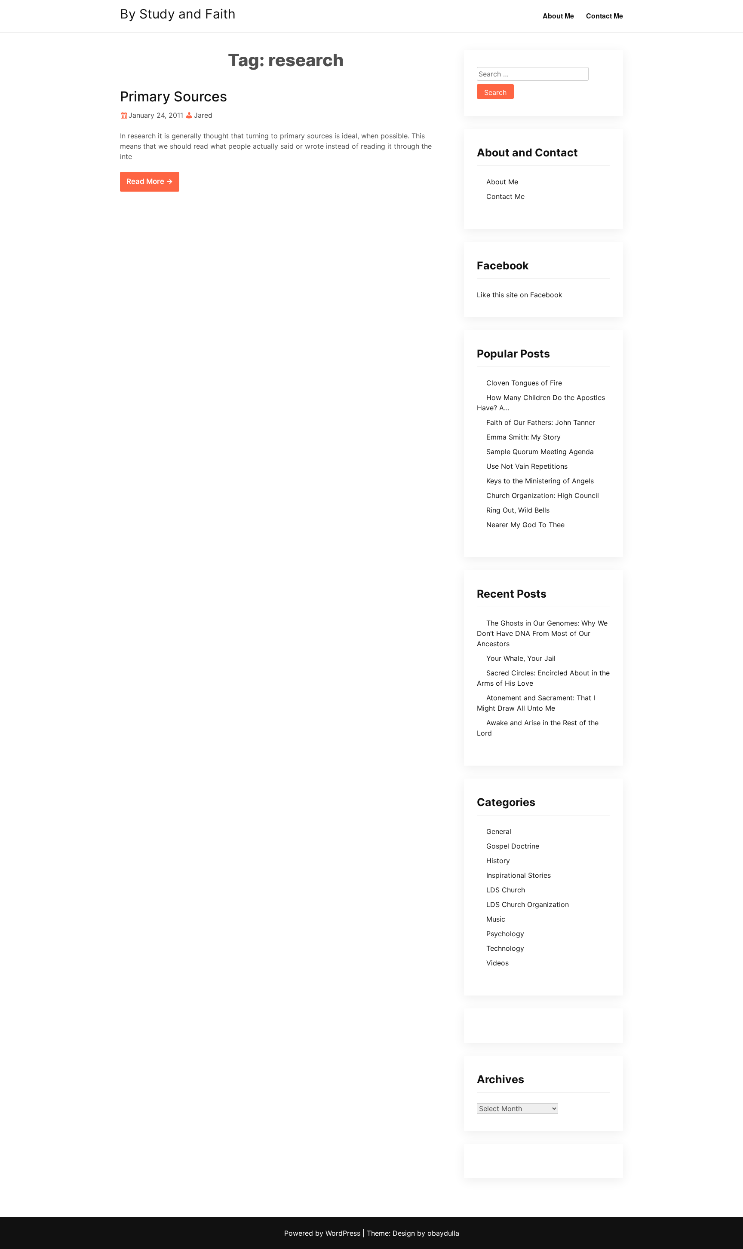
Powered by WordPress (323, 1233)
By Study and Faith (178, 13)
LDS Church (505, 890)
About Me (558, 16)
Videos (497, 963)
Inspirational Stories (518, 875)
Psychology (505, 933)
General (498, 831)
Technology (505, 948)
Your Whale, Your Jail (521, 658)
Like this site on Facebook (519, 294)
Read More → (149, 181)
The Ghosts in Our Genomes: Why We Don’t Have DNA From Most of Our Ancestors (542, 633)
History (498, 860)
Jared (203, 115)
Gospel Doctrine (512, 846)
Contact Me (604, 16)
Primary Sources (173, 96)
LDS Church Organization (527, 904)
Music (495, 919)
